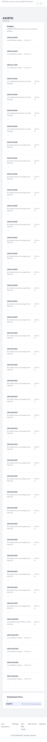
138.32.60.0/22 (12, 381)
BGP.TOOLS (32, 724)
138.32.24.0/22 (12, 78)
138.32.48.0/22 (12, 317)
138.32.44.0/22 (12, 269)
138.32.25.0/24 (12, 110)
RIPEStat (15, 724)
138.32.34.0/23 (12, 206)
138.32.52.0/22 (12, 333)
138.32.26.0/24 (12, 126)
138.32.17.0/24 (12, 65)
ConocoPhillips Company (14, 40)
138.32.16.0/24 (12, 51)
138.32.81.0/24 (12, 444)
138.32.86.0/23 (12, 571)
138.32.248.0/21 (12, 676)
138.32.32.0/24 (12, 190)
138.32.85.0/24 (12, 555)
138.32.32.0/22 (12, 174)
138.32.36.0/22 (12, 222)
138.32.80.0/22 (12, 396)
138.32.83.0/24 (12, 492)
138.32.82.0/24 (12, 476)
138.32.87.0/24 (12, 603)
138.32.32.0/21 (12, 158)
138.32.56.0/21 (12, 349)
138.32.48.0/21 (12, 301)
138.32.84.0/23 (12, 524)
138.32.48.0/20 (12, 285)
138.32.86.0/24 (12, 587)
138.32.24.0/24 (12, 94)
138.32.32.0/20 (12, 142)
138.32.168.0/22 (12, 619)
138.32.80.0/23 (12, 412)
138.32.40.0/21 (12, 237)
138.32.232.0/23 (12, 649)
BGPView (42, 724)
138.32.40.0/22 (12, 253)
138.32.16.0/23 (12, 37)
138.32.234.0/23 (12, 662)
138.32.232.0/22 (12, 635)
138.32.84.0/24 (12, 539)
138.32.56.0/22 (12, 365)
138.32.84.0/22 (12, 508)
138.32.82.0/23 (12, 460)
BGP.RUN (5, 1)
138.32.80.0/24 (12, 428)
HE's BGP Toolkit (23, 726)
